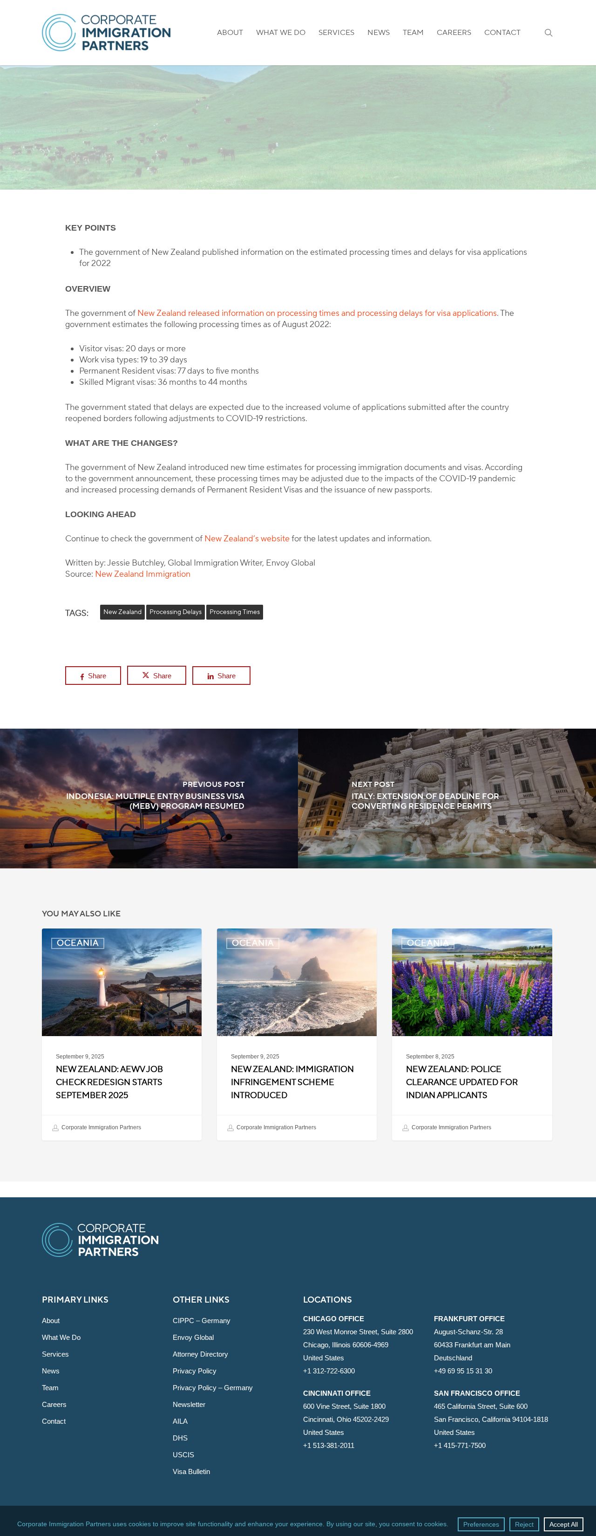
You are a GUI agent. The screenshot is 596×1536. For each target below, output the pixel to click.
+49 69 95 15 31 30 (463, 1371)
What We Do (61, 1337)
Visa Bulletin (191, 1471)
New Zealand (122, 612)
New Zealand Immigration (142, 574)
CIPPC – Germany (201, 1320)
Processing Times (235, 612)
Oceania (298, 134)
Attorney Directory (200, 1354)
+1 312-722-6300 (329, 1371)
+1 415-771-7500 (460, 1445)
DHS (180, 1438)
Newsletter (189, 1404)
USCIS (183, 1455)
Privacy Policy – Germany (213, 1388)
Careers (54, 1404)
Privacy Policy (195, 1371)
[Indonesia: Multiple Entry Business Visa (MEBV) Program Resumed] (149, 798)
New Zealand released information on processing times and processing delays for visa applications (317, 313)
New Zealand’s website (247, 538)
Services (55, 1354)
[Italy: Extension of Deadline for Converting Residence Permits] (447, 798)
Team (50, 1388)
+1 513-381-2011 (328, 1445)
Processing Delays (175, 612)
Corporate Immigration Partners (100, 1127)
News (51, 1371)
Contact (54, 1421)
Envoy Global (193, 1337)
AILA (180, 1421)
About (51, 1320)
